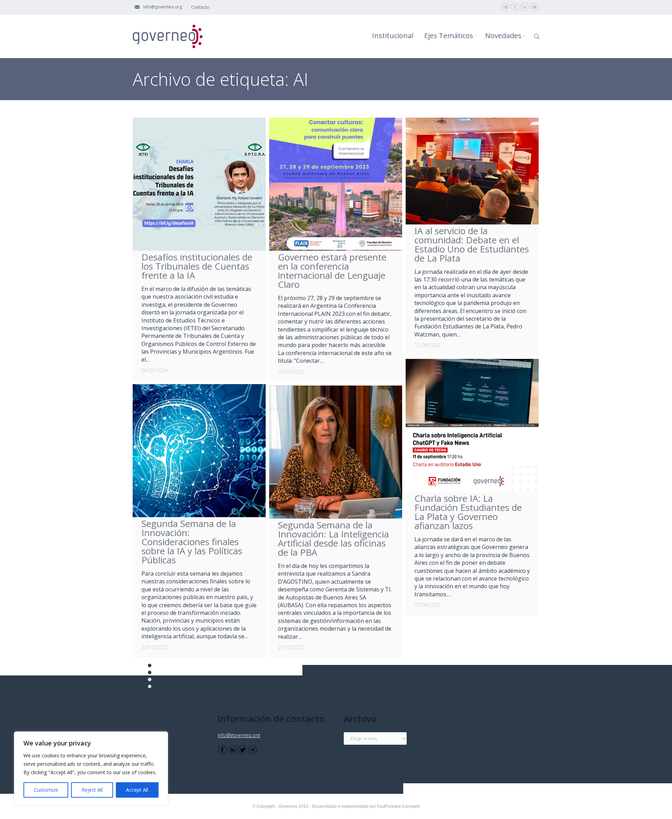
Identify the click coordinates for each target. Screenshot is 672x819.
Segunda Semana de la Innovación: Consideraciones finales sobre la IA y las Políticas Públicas (191, 541)
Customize (46, 789)
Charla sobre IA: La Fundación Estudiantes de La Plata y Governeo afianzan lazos (468, 512)
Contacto (200, 7)
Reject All (92, 789)
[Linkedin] (524, 7)
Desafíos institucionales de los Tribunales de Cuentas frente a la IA (196, 266)
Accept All (137, 789)
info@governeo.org (239, 735)
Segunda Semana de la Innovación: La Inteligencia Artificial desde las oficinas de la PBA (333, 538)
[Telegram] (505, 7)
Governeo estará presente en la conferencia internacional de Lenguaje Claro (332, 270)
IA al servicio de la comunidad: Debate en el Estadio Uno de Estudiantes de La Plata (471, 244)
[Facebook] (515, 7)
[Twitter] (534, 7)
